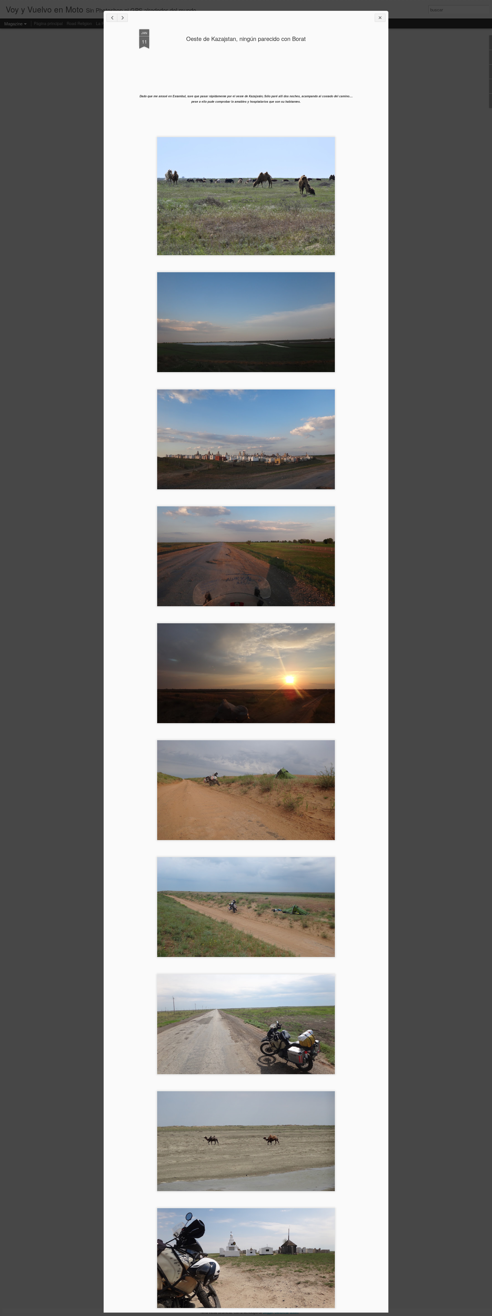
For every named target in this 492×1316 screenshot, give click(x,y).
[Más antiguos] (122, 18)
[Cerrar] (380, 18)
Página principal (48, 23)
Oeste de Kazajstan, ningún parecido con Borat (246, 38)
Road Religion (79, 23)
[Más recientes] (111, 18)
